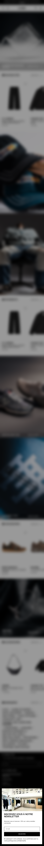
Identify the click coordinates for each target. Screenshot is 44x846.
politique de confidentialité (17, 840)
